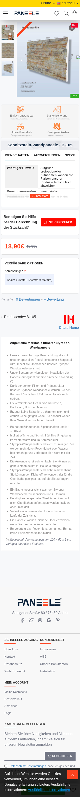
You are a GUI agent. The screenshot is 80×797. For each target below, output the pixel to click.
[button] (22, 60)
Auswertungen (47, 155)
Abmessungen (14, 271)
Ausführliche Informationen (49, 790)
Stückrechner (60, 222)
